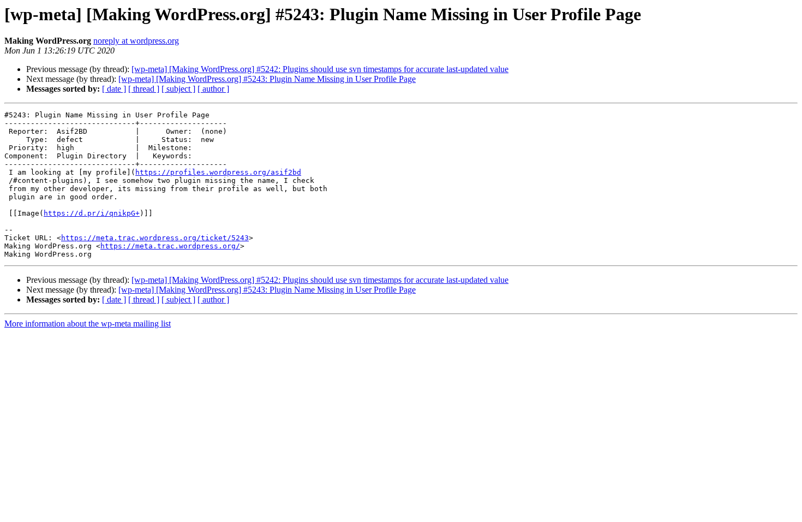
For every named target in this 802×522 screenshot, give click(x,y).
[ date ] (114, 88)
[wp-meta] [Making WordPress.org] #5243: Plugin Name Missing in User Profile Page (267, 79)
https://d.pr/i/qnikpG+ (92, 213)
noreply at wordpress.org (136, 40)
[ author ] (213, 88)
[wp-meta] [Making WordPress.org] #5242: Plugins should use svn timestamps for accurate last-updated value (319, 69)
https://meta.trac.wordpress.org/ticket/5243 (155, 238)
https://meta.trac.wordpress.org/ (170, 246)
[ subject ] (178, 88)
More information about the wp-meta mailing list (87, 323)
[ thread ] (143, 88)
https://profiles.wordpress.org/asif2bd (218, 172)
